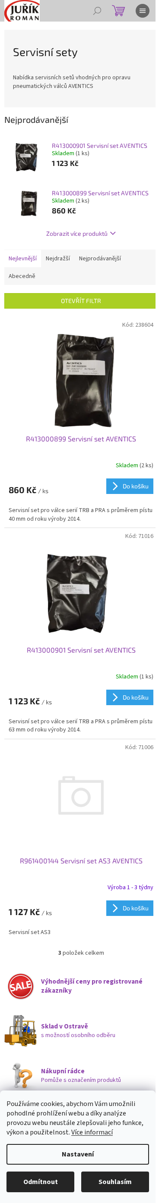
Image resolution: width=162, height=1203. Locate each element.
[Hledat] (97, 10)
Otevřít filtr (81, 300)
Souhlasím (115, 1182)
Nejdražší (58, 258)
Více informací (92, 1132)
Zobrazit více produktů (77, 233)
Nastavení (78, 1154)
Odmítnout (40, 1182)
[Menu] (142, 10)
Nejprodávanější (100, 258)
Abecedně (22, 276)
